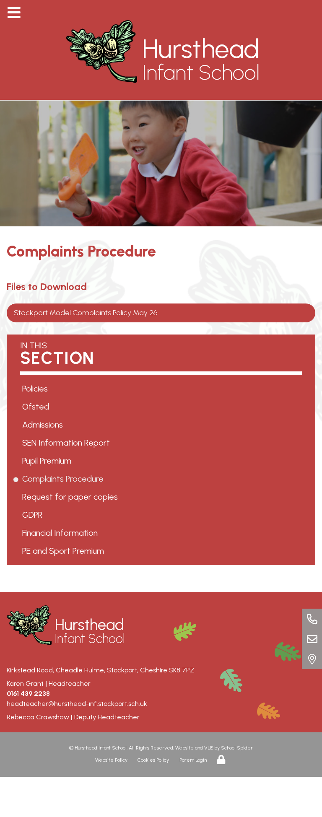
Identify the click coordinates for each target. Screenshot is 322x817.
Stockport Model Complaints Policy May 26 (86, 312)
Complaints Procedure (64, 479)
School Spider (237, 748)
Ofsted (37, 407)
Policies (36, 389)
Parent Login (193, 760)
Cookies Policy (153, 760)
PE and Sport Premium (64, 551)
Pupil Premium (48, 461)
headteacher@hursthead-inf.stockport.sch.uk (77, 704)
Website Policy (111, 760)
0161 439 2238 (28, 694)
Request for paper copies (71, 497)
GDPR (33, 515)
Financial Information (61, 533)
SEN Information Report (67, 443)
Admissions (44, 425)
